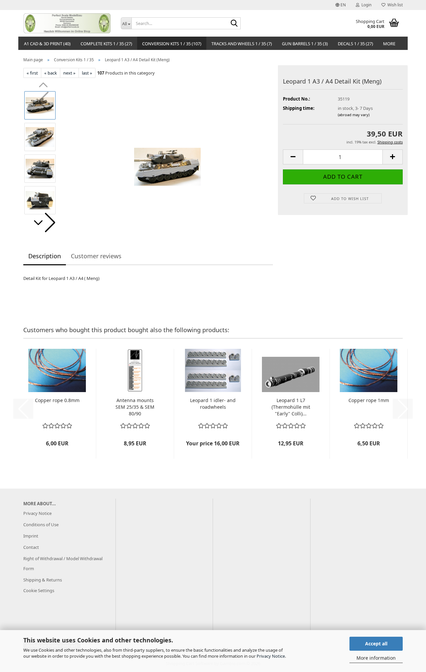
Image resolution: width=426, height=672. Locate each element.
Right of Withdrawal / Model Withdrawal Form (63, 563)
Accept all (376, 643)
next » (69, 73)
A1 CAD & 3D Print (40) (47, 44)
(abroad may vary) (353, 114)
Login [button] (365, 5)
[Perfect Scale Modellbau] (67, 23)
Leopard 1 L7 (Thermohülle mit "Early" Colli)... (291, 407)
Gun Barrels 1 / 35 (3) (305, 44)
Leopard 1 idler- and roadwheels (213, 403)
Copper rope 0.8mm (57, 400)
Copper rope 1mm (368, 400)
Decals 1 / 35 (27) (355, 44)
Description (44, 256)
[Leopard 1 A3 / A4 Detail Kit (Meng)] (167, 152)
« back (50, 73)
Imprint (30, 536)
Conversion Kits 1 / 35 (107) (171, 44)
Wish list (394, 5)
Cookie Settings (38, 590)
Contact (31, 547)
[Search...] (234, 24)
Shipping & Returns (42, 580)
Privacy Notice (271, 656)
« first (32, 73)
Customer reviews (96, 256)
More (389, 44)
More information (376, 658)
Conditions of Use (41, 525)
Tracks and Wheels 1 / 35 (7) (241, 44)
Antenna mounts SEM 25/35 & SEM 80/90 (134, 407)
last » (87, 73)
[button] (340, 5)
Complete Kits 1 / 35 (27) (106, 44)
